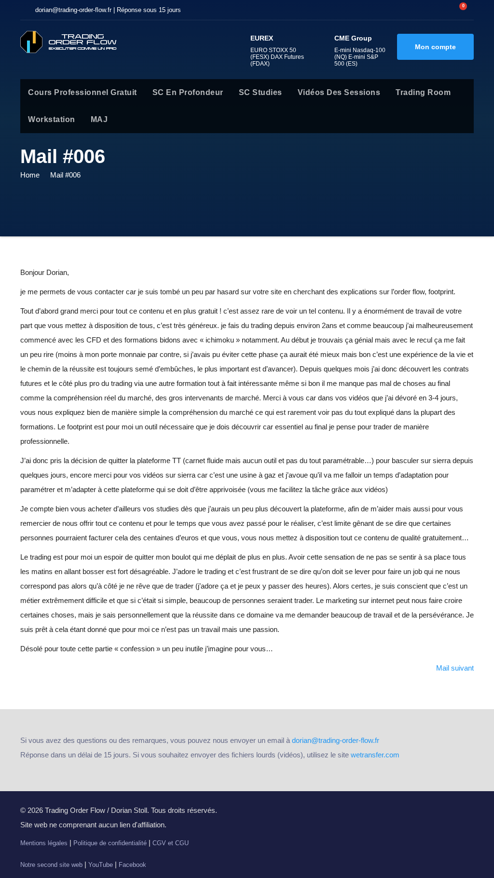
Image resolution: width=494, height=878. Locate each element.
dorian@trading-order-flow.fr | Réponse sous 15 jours (108, 10)
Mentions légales (44, 843)
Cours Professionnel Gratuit (82, 92)
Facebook (132, 864)
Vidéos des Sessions (339, 92)
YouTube (100, 864)
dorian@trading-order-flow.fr (335, 740)
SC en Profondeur (187, 92)
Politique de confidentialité (110, 843)
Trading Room (423, 92)
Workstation (51, 119)
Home (30, 175)
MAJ (99, 119)
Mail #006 (65, 175)
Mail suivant (455, 668)
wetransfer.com (375, 755)
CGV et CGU (170, 843)
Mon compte (435, 47)
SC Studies (260, 92)
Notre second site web (51, 864)
